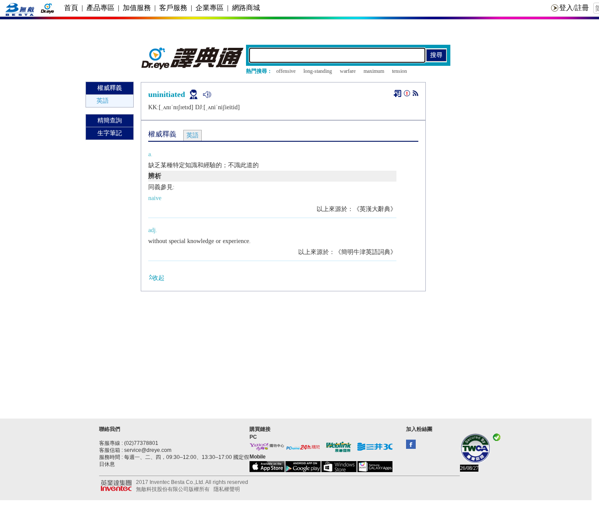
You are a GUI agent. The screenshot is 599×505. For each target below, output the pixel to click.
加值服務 (136, 7)
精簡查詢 (109, 120)
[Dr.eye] (193, 67)
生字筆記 (109, 133)
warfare (348, 71)
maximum (374, 71)
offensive (286, 71)
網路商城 (246, 7)
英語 (102, 100)
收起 (158, 278)
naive (154, 198)
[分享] (415, 95)
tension (399, 71)
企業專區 (209, 7)
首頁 (71, 7)
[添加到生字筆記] (397, 93)
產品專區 (100, 7)
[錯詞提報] (407, 95)
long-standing (317, 71)
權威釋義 (109, 88)
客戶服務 (173, 7)
